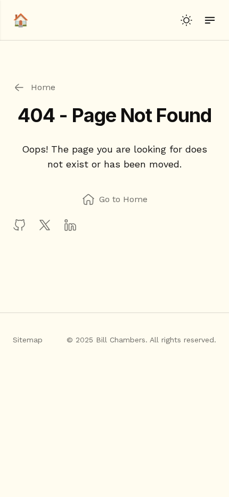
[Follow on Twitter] (44, 225)
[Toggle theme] (186, 20)
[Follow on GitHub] (19, 225)
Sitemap (28, 339)
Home (40, 87)
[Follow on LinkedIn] (70, 225)
